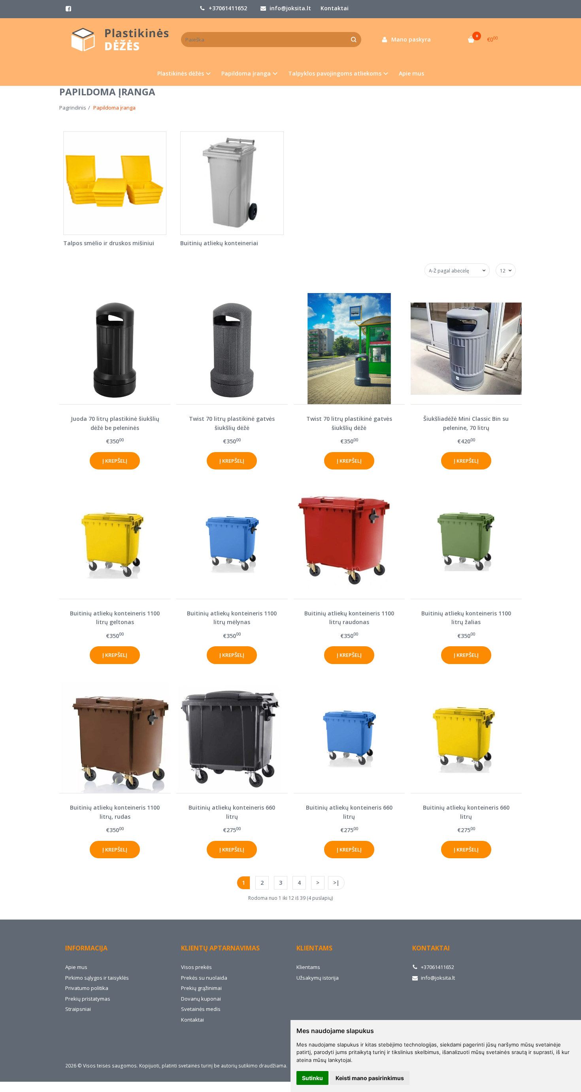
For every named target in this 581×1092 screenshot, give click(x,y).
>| (336, 882)
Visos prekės (196, 967)
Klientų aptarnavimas (220, 948)
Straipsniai (78, 1009)
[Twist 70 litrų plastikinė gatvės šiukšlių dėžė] (231, 348)
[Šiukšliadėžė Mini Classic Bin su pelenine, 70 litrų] (466, 348)
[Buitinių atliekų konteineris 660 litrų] (231, 737)
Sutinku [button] (312, 1078)
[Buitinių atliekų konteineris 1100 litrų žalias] (466, 542)
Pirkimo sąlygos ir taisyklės (97, 977)
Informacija (86, 948)
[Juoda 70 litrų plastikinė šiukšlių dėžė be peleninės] (114, 348)
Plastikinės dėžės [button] (180, 73)
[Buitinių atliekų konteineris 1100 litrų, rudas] (114, 737)
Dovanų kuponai (201, 998)
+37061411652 (227, 8)
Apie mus (411, 73)
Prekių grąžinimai (201, 988)
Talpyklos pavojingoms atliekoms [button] (334, 73)
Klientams (314, 948)
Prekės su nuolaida (204, 977)
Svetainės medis (201, 1009)
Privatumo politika (86, 988)
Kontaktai (335, 8)
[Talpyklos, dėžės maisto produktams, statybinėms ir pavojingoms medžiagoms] (117, 39)
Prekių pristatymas (87, 998)
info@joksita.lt (289, 8)
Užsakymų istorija (317, 977)
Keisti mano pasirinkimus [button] (370, 1078)
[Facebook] (68, 8)
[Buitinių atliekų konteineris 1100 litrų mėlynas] (231, 542)
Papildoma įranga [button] (246, 73)
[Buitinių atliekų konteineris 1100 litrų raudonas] (349, 542)
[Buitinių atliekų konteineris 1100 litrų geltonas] (114, 542)
